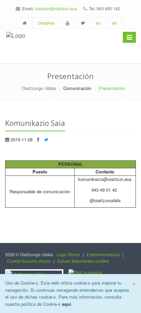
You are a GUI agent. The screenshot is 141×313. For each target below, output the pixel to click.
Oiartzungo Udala (39, 88)
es (114, 23)
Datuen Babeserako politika (83, 261)
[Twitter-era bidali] (46, 139)
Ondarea (46, 23)
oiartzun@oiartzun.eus (56, 8)
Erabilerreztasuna (103, 254)
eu (98, 23)
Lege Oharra (68, 254)
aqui (66, 304)
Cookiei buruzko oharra (29, 261)
